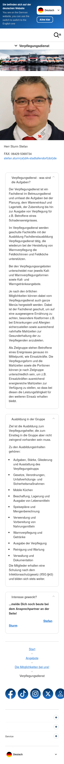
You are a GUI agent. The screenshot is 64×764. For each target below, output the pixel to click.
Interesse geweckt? (24, 597)
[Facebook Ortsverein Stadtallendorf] (10, 693)
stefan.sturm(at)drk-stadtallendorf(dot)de (30, 158)
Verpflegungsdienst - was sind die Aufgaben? (31, 179)
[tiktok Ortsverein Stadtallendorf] (23, 693)
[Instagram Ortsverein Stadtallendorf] (35, 693)
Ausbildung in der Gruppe (28, 419)
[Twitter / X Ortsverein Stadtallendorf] (48, 693)
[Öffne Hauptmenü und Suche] (57, 35)
